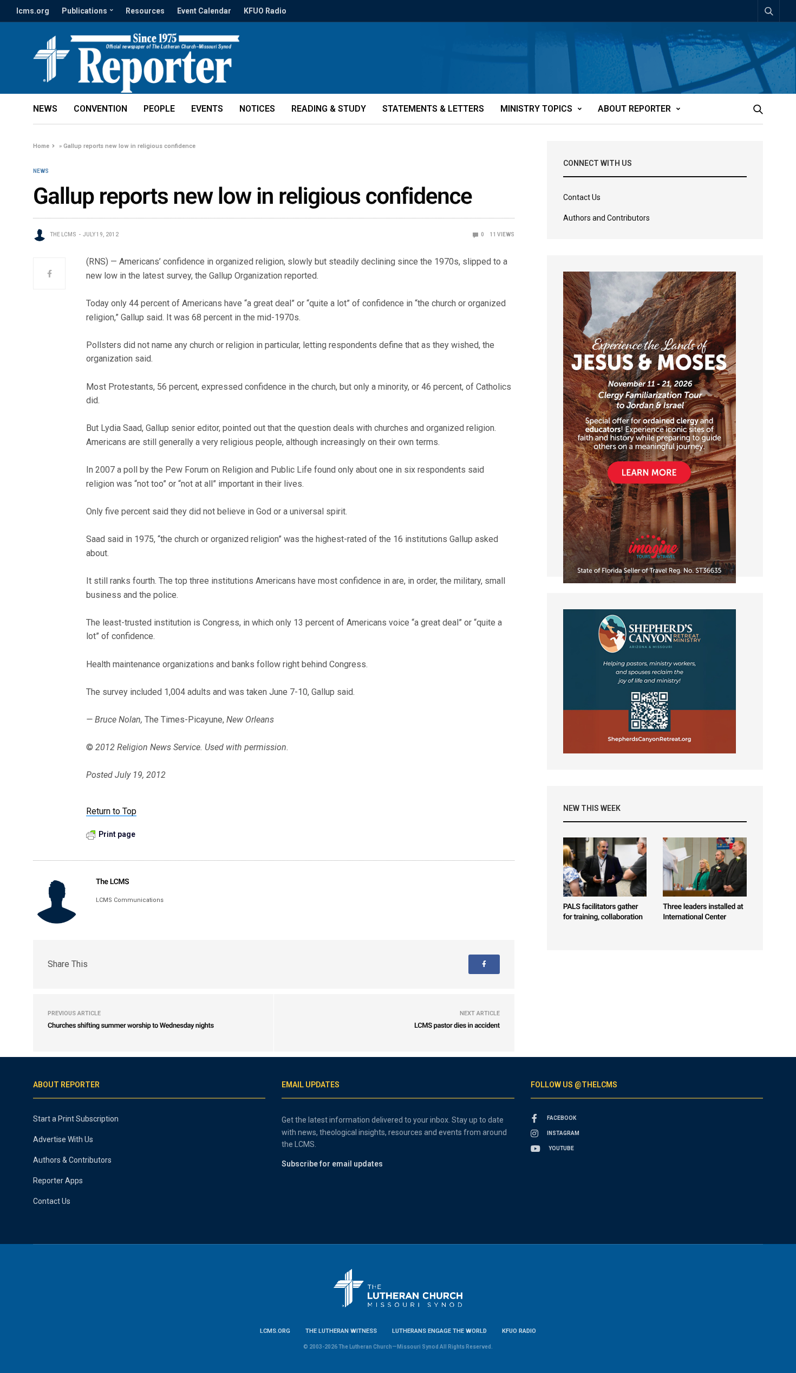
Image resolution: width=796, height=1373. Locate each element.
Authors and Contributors (606, 218)
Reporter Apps (58, 1180)
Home (41, 146)
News (45, 109)
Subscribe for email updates (332, 1163)
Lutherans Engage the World (439, 1331)
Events (207, 109)
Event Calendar (204, 11)
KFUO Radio (265, 11)
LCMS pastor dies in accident (457, 1026)
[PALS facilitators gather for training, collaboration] (605, 867)
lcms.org (32, 11)
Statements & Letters (433, 109)
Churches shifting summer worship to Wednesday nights (131, 1026)
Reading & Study (328, 109)
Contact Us (582, 197)
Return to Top (111, 811)
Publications (84, 11)
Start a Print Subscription (76, 1118)
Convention (100, 109)
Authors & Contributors (72, 1160)
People (159, 109)
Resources (145, 11)
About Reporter (634, 109)
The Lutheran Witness (341, 1331)
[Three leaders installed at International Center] (705, 867)
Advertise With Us (63, 1139)
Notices (257, 109)
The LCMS (63, 234)
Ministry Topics (536, 109)
